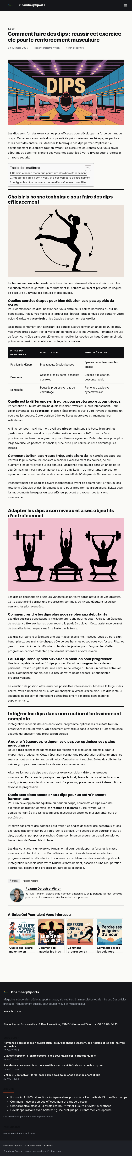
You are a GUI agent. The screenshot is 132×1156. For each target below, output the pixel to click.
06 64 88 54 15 (107, 1024)
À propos (14, 881)
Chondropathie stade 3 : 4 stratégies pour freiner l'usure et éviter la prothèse (60, 1106)
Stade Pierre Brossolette (19, 1024)
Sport (11, 28)
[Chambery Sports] (11, 5)
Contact (48, 1145)
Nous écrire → (12, 1011)
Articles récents (30, 881)
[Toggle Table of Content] (86, 168)
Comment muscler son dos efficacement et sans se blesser (48, 1101)
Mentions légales (12, 1145)
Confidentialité (33, 1145)
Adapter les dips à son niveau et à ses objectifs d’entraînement (51, 177)
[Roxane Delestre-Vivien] (17, 895)
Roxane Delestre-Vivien (43, 888)
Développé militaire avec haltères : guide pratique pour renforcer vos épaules (61, 1110)
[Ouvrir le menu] (125, 5)
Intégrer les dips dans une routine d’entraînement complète (49, 182)
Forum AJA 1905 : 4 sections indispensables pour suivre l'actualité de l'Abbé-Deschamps (68, 1097)
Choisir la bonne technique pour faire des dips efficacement (49, 173)
